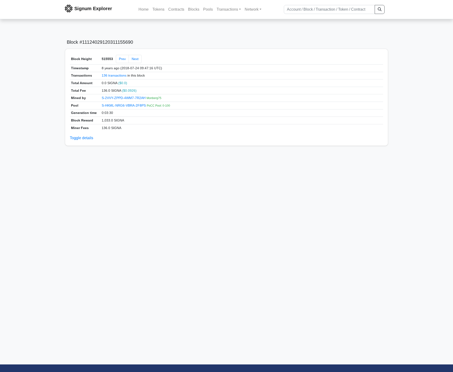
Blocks (193, 9)
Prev (122, 59)
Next (135, 59)
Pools (208, 9)
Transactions (227, 9)
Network (252, 9)
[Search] (380, 9)
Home (143, 9)
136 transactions (114, 75)
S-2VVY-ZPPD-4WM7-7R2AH (124, 98)
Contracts (176, 9)
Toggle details (81, 138)
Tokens (158, 9)
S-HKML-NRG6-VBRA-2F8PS (124, 105)
